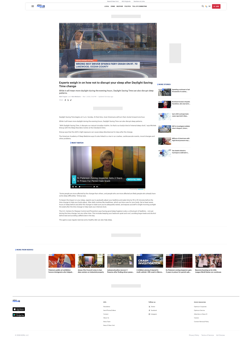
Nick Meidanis (76, 96)
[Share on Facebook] (65, 100)
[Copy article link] (71, 100)
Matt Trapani (63, 96)
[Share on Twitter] (68, 100)
